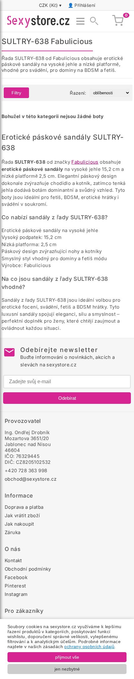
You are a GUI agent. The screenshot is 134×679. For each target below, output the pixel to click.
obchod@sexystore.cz (31, 479)
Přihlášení (84, 5)
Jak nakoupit (19, 524)
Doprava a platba (24, 507)
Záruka (12, 532)
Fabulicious (84, 162)
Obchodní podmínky (28, 569)
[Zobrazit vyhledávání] (92, 21)
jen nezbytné (67, 669)
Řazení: (78, 93)
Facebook (16, 577)
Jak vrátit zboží (22, 515)
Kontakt (13, 560)
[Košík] (117, 21)
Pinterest (15, 586)
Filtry (16, 92)
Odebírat (67, 398)
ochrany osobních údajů (89, 646)
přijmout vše (67, 657)
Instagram (16, 594)
